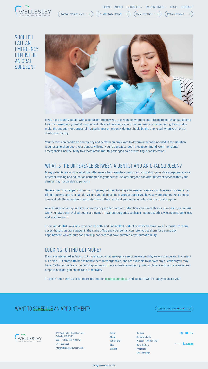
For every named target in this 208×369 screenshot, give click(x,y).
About (112, 337)
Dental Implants (144, 337)
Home (112, 333)
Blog (112, 345)
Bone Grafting (143, 345)
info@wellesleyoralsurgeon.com (70, 347)
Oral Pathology (143, 352)
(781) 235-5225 (62, 343)
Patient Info (115, 341)
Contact (113, 348)
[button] (135, 7)
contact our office (116, 279)
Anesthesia (141, 348)
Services (140, 333)
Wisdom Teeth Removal (147, 341)
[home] (33, 11)
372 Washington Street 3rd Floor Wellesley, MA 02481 (70, 334)
